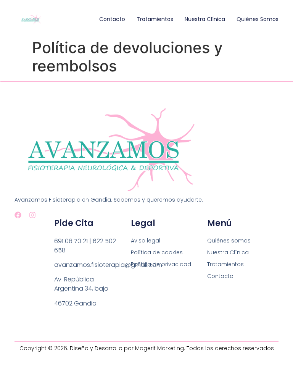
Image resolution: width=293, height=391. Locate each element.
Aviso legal (145, 240)
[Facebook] (17, 215)
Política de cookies (157, 252)
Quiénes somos (258, 19)
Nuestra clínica (205, 19)
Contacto (112, 19)
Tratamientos (155, 19)
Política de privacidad (161, 264)
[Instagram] (32, 215)
